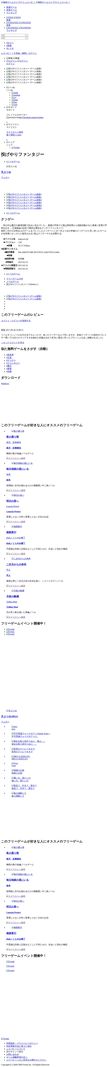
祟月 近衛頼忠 (13, 442)
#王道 (9, 357)
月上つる (6, 172)
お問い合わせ (12, 1054)
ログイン (32, 53)
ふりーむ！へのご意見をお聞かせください (26, 1060)
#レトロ (10, 48)
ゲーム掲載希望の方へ (16, 1057)
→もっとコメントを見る (12, 342)
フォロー (5, 177)
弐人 (8, 570)
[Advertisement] (21, 403)
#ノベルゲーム (13, 161)
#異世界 (10, 355)
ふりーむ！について (15, 1049)
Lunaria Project (12, 506)
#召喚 (9, 371)
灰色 (8, 474)
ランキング (11, 13)
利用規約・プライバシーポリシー (22, 1043)
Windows (5, 383)
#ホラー (10, 43)
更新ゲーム (11, 10)
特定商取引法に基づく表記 (19, 1046)
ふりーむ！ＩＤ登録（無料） (14, 53)
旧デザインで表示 (14, 1051)
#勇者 (9, 369)
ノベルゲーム (12, 281)
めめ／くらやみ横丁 (15, 538)
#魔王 (9, 366)
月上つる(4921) (9, 716)
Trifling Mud (11, 602)
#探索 (9, 45)
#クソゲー (11, 360)
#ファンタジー (13, 363)
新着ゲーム (11, 7)
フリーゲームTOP (14, 279)
